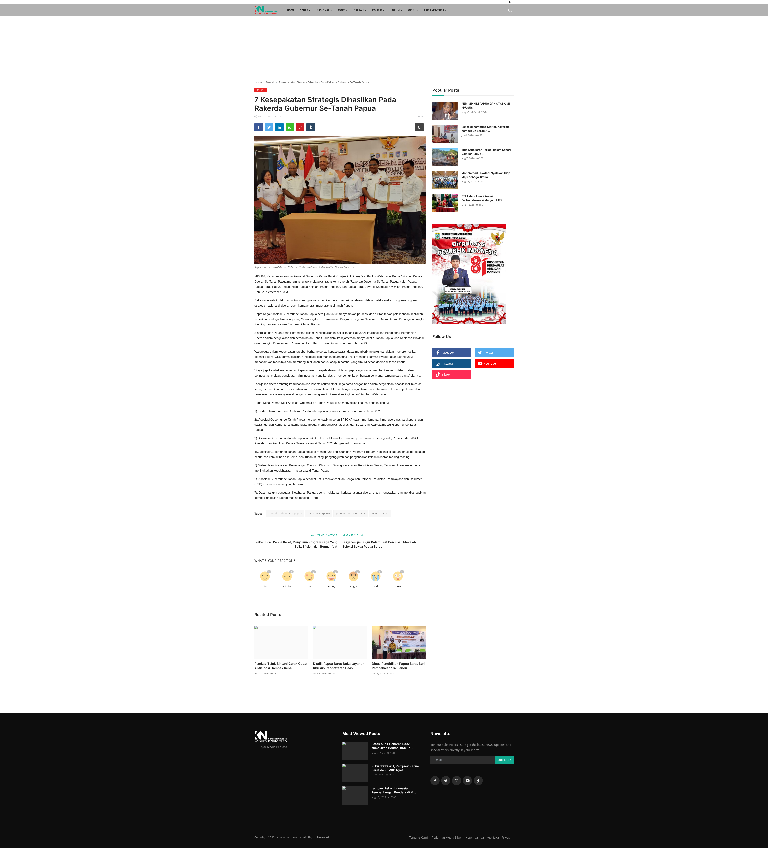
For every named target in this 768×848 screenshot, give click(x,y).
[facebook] (435, 780)
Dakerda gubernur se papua (285, 513)
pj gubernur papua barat (350, 513)
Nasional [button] (323, 10)
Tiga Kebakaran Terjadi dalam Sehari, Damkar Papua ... (486, 151)
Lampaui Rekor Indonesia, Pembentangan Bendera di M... (393, 790)
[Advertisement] (384, 48)
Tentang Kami (418, 837)
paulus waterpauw (319, 513)
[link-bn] (469, 274)
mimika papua (379, 513)
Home (290, 10)
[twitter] (445, 780)
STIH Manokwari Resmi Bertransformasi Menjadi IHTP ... (483, 198)
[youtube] (467, 780)
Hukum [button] (395, 10)
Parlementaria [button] (434, 10)
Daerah (270, 82)
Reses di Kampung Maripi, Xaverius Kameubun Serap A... (485, 128)
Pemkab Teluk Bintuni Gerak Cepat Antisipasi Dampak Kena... (280, 666)
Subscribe (504, 760)
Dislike (287, 586)
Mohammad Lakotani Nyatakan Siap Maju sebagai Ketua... (485, 175)
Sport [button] (304, 10)
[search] (510, 10)
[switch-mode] (510, 2)
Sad (375, 586)
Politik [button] (377, 10)
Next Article (350, 535)
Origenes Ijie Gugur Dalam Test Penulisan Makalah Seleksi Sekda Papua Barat (379, 544)
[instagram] (456, 780)
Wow (398, 586)
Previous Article (326, 535)
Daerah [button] (359, 10)
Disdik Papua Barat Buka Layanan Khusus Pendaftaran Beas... (338, 666)
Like (265, 586)
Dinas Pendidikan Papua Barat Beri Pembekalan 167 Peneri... (398, 666)
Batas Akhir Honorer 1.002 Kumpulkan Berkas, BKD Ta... (392, 746)
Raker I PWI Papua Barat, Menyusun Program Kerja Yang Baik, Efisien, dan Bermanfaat (296, 544)
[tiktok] (478, 780)
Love (309, 586)
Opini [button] (411, 10)
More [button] (341, 10)
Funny (331, 586)
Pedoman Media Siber (447, 837)
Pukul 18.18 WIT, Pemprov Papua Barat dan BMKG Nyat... (395, 768)
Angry (353, 586)
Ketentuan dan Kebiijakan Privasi (488, 837)
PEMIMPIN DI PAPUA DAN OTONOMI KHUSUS (485, 105)
